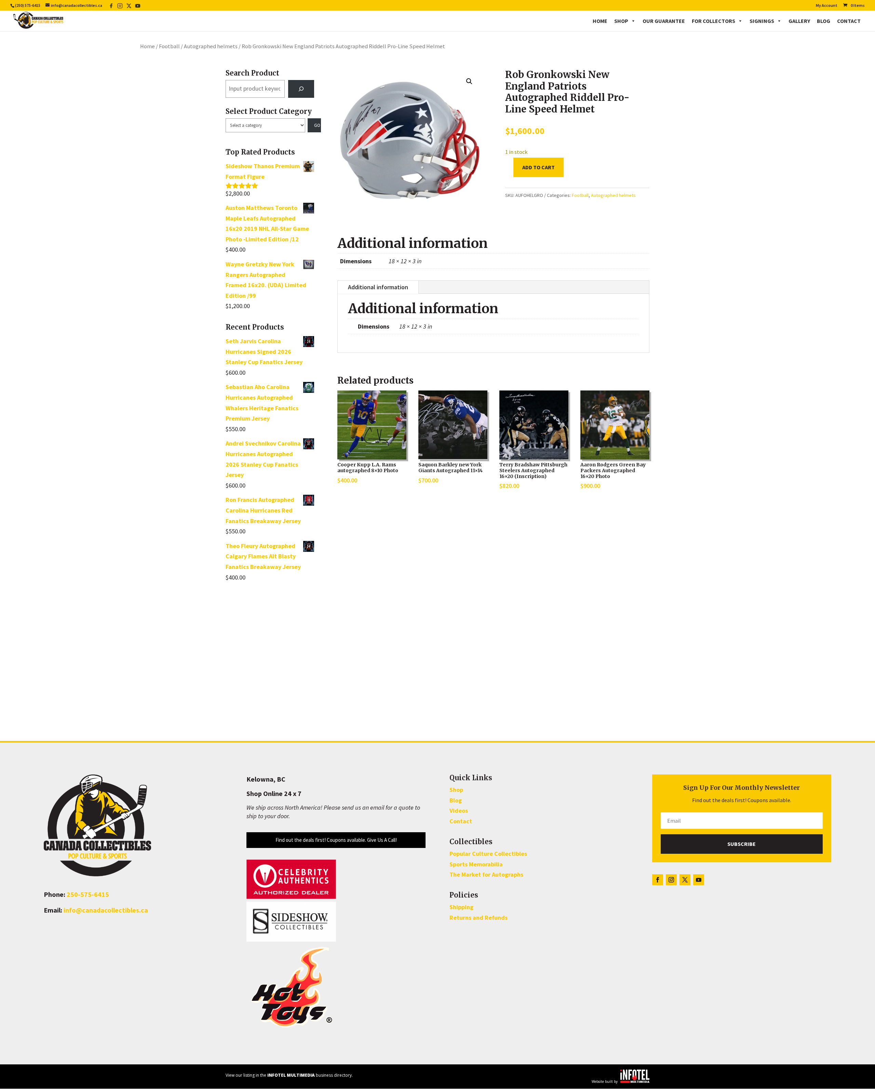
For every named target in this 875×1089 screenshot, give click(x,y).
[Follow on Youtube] (698, 879)
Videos (458, 810)
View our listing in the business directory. (289, 1075)
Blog (823, 20)
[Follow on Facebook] (657, 879)
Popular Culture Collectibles (488, 854)
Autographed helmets (211, 46)
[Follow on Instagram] (671, 879)
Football (169, 46)
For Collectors (713, 20)
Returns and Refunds (478, 917)
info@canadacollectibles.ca (106, 910)
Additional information (378, 287)
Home (600, 20)
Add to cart (538, 167)
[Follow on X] (684, 879)
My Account (826, 5)
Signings (762, 20)
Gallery (799, 20)
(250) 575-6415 (27, 5)
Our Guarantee (664, 20)
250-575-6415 (88, 894)
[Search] (301, 89)
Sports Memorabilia (476, 864)
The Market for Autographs (486, 874)
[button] (469, 81)
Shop (621, 20)
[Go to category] (314, 125)
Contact (849, 20)
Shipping (461, 907)
